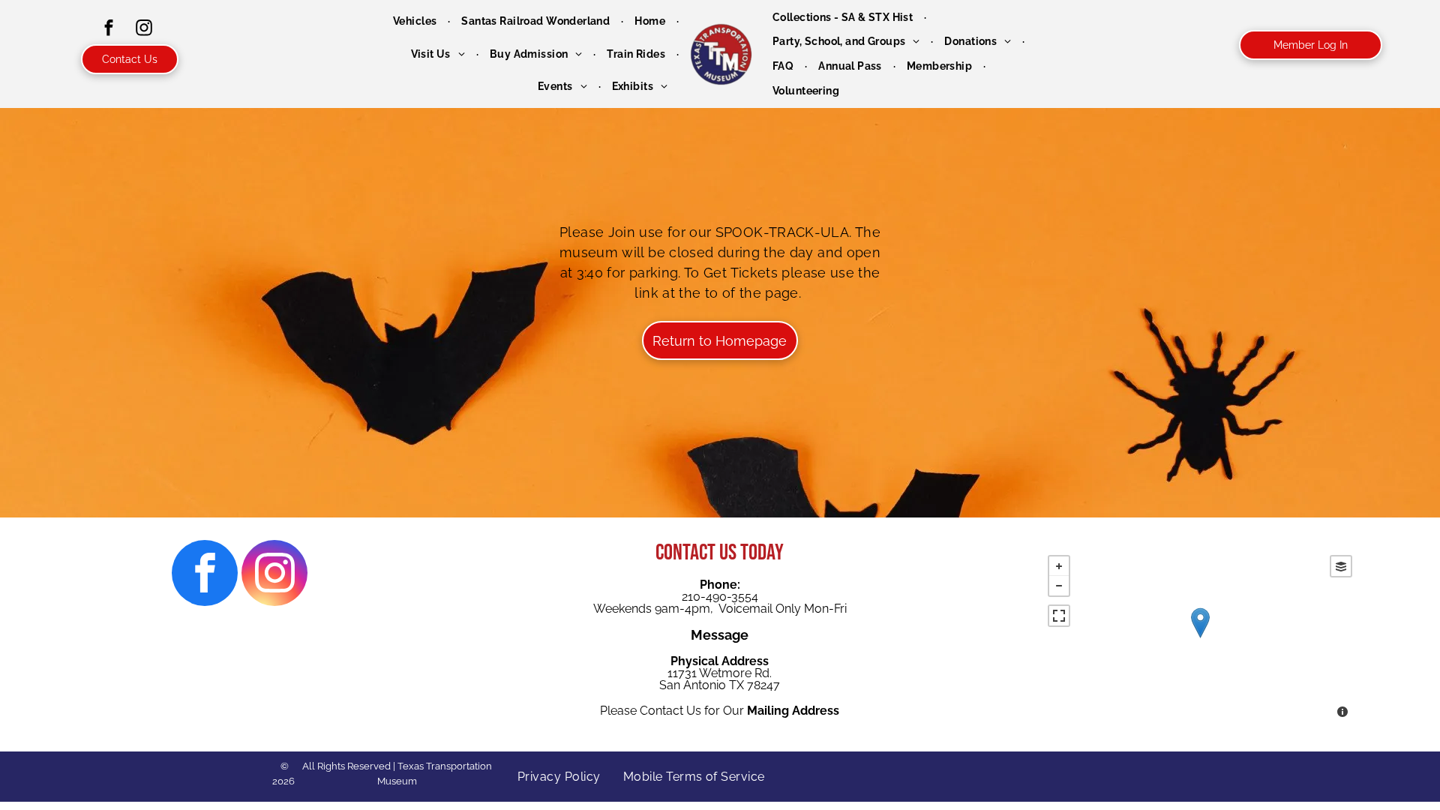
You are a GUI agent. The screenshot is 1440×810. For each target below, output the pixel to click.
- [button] (1059, 586)
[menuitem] (416, 21)
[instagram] (144, 29)
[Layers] (1341, 566)
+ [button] (1059, 566)
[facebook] (109, 29)
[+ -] (1200, 638)
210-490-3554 (720, 597)
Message (719, 635)
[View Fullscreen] (1059, 616)
